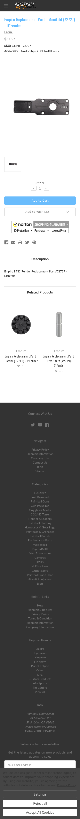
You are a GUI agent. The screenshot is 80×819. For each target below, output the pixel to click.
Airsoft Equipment (40, 579)
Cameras (40, 557)
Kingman (40, 657)
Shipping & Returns (40, 609)
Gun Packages (40, 505)
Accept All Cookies (40, 812)
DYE (40, 674)
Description (40, 259)
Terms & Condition (40, 618)
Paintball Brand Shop (40, 575)
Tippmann (40, 653)
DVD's (40, 562)
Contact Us (40, 462)
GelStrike (40, 492)
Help (40, 605)
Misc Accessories (40, 553)
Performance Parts (40, 540)
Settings (40, 794)
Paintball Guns (40, 501)
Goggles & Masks (40, 510)
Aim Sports (40, 683)
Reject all (40, 803)
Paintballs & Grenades (40, 531)
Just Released (40, 497)
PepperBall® (40, 549)
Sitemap (40, 471)
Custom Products (40, 679)
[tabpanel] (21, 336)
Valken (40, 670)
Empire (40, 648)
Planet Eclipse (40, 666)
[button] (40, 227)
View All (40, 692)
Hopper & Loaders (40, 518)
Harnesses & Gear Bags (40, 527)
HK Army (40, 661)
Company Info (40, 458)
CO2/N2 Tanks (40, 514)
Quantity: (40, 182)
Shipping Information (40, 454)
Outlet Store (40, 570)
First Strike (40, 687)
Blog (40, 467)
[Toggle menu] (5, 5)
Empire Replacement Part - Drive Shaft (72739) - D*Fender (58, 361)
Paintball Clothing (40, 523)
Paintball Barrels (40, 536)
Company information (40, 627)
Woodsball (40, 544)
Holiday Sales (40, 566)
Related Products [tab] (40, 292)
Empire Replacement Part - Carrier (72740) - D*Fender (21, 358)
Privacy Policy (40, 449)
